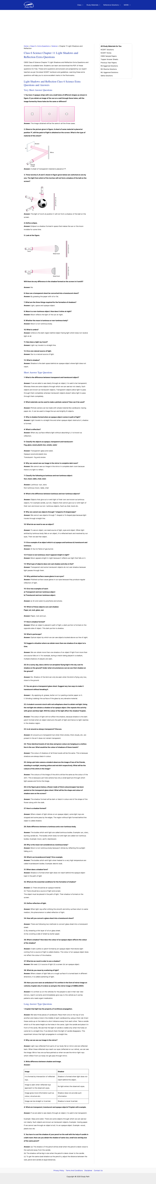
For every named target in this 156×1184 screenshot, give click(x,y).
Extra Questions (43, 46)
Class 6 (33, 46)
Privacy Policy (59, 1170)
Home (26, 46)
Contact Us (98, 1170)
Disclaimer (88, 1170)
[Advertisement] (78, 23)
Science (54, 46)
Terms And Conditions (74, 1170)
